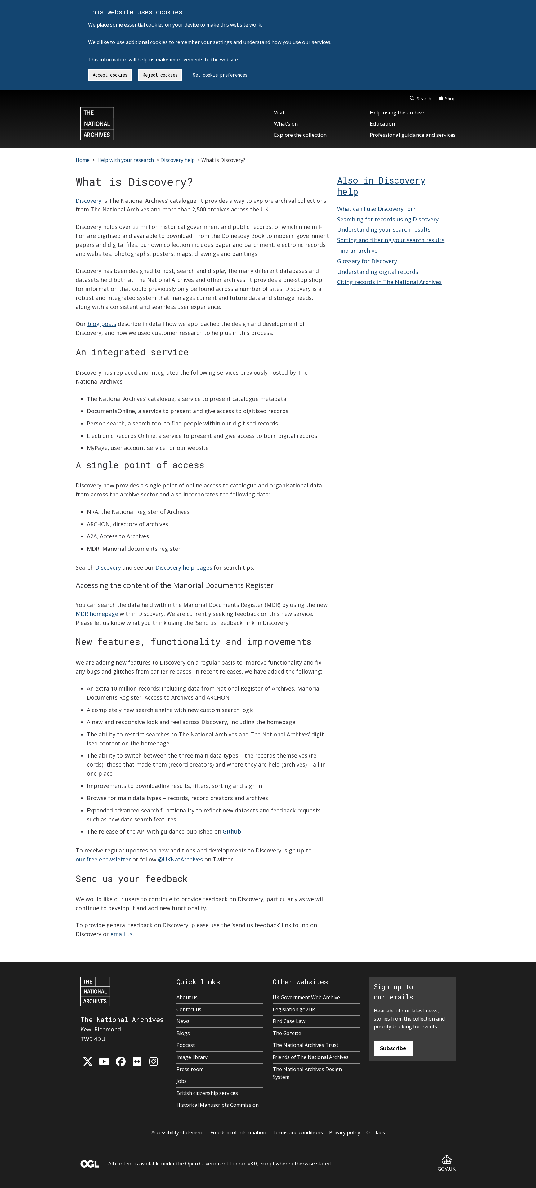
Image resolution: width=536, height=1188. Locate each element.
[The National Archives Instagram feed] (153, 1061)
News (183, 1021)
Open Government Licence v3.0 (221, 1163)
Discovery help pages (183, 567)
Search (424, 98)
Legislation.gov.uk (294, 1009)
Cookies (375, 1132)
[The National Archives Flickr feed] (137, 1061)
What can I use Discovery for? (376, 208)
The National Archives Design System (307, 1073)
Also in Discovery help (381, 186)
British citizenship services (207, 1093)
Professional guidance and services (413, 134)
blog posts (101, 323)
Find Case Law (289, 1021)
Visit (279, 112)
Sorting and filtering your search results (390, 240)
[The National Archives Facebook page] (120, 1061)
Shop (450, 98)
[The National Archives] (97, 123)
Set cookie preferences (220, 75)
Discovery (88, 200)
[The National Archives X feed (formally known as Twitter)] (87, 1061)
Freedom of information (238, 1132)
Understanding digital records (377, 271)
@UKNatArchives (180, 859)
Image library (192, 1057)
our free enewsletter (103, 859)
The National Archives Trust (305, 1045)
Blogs (183, 1033)
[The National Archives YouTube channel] (104, 1061)
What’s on (286, 123)
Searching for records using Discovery (388, 219)
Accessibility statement (177, 1132)
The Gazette (287, 1033)
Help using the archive (397, 112)
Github (232, 831)
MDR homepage (97, 613)
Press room (189, 1069)
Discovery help (177, 160)
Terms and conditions (297, 1132)
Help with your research (125, 160)
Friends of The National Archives (311, 1057)
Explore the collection (300, 134)
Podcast (185, 1045)
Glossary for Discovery (367, 261)
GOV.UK (447, 1168)
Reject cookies (160, 75)
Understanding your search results (384, 229)
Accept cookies (110, 75)
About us (187, 997)
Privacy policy (344, 1132)
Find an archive (357, 250)
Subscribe (393, 1048)
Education (382, 123)
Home (83, 160)
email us (121, 934)
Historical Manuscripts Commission (217, 1104)
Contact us (188, 1009)
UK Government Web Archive (306, 997)
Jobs (181, 1081)
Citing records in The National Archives (389, 282)
